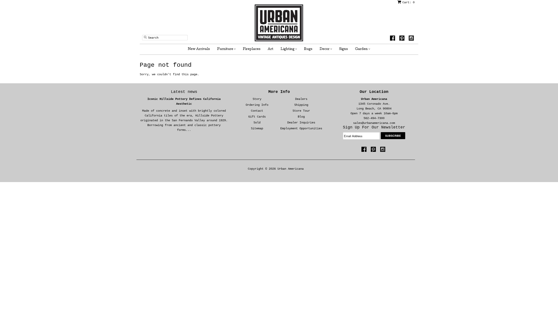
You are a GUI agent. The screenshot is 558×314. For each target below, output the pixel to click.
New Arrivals (199, 49)
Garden (361, 49)
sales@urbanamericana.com (374, 123)
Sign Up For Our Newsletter (374, 127)
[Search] (145, 37)
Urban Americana (374, 99)
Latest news (184, 92)
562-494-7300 (374, 118)
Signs (343, 49)
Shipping (301, 105)
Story (257, 99)
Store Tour (301, 111)
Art (270, 49)
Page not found (166, 65)
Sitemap (257, 128)
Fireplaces (251, 49)
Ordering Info (257, 105)
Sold (256, 122)
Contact (257, 111)
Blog (301, 116)
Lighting (288, 49)
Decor (325, 49)
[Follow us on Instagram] (412, 39)
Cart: (408, 2)
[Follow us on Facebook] (393, 39)
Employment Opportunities (301, 128)
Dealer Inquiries (301, 122)
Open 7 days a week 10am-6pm (374, 113)
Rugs (308, 49)
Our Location (374, 92)
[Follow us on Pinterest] (402, 39)
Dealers (301, 99)
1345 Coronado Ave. (374, 104)
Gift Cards (257, 116)
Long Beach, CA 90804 (374, 108)
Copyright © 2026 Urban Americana (276, 169)
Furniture (225, 49)
